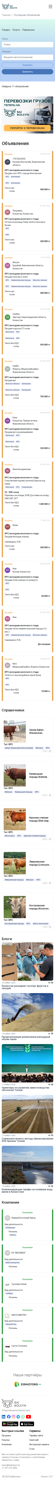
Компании (7, 1444)
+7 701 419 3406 (9, 1468)
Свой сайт (34, 1440)
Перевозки (28, 29)
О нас (32, 1449)
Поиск (5, 39)
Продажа (6, 1435)
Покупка (6, 1440)
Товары (6, 29)
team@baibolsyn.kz (11, 1465)
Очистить (28, 65)
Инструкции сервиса (39, 1444)
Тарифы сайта (36, 1435)
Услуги (16, 29)
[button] (50, 6)
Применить (27, 72)
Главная (6, 15)
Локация (6, 52)
